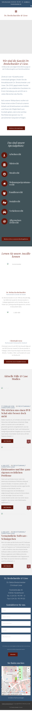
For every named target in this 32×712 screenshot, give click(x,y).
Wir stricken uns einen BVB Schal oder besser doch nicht (15, 413)
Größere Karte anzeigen (16, 698)
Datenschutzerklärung (26, 646)
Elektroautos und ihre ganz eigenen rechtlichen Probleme (15, 472)
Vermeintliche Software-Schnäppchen (14, 537)
